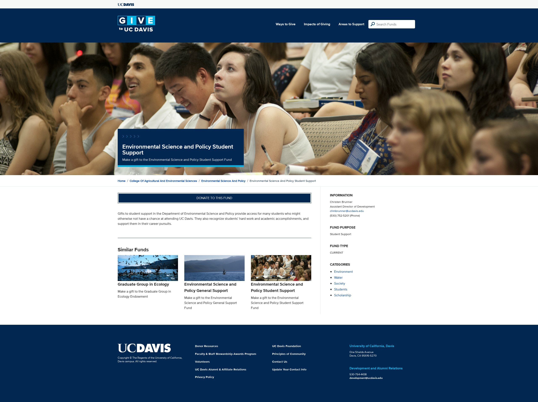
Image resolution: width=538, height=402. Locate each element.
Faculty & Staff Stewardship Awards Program (225, 354)
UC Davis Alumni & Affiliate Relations (220, 369)
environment (343, 271)
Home (121, 181)
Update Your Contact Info (289, 369)
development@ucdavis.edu (366, 378)
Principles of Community (289, 354)
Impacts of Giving (317, 24)
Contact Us (279, 361)
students (340, 289)
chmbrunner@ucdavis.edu (347, 211)
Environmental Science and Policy (223, 181)
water (338, 277)
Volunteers (202, 361)
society (339, 283)
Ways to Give (285, 24)
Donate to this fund (214, 198)
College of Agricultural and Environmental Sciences (163, 181)
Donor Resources (206, 346)
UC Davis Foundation (286, 346)
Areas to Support (351, 24)
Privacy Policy (204, 377)
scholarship (342, 295)
